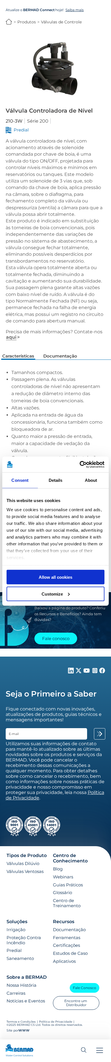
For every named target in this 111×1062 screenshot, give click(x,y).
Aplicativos (64, 961)
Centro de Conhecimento (70, 858)
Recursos (63, 921)
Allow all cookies (55, 577)
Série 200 (37, 121)
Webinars (63, 877)
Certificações (66, 945)
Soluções (17, 921)
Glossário (62, 892)
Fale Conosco (84, 988)
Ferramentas (66, 937)
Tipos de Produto (27, 855)
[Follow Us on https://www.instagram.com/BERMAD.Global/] (95, 672)
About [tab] (91, 480)
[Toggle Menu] (99, 1051)
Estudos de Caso (70, 953)
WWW (24, 1030)
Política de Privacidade (55, 1021)
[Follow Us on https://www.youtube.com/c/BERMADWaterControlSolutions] (87, 672)
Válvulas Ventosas (25, 871)
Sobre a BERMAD (27, 977)
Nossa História (21, 985)
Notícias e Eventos (26, 1001)
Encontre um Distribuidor (76, 1003)
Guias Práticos (68, 885)
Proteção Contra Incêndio (24, 940)
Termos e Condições (21, 1021)
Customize (52, 593)
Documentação (69, 929)
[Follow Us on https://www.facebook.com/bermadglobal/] (102, 672)
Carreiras (16, 993)
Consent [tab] (19, 480)
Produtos (26, 22)
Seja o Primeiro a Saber (51, 693)
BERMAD (9, 22)
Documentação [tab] (60, 356)
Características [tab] (18, 356)
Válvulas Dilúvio (23, 863)
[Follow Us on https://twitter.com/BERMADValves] (79, 672)
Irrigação (16, 929)
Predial (14, 950)
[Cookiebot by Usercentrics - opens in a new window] (79, 464)
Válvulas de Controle (61, 22)
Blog (58, 869)
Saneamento (20, 958)
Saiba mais (74, 10)
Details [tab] (56, 480)
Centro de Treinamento (67, 903)
